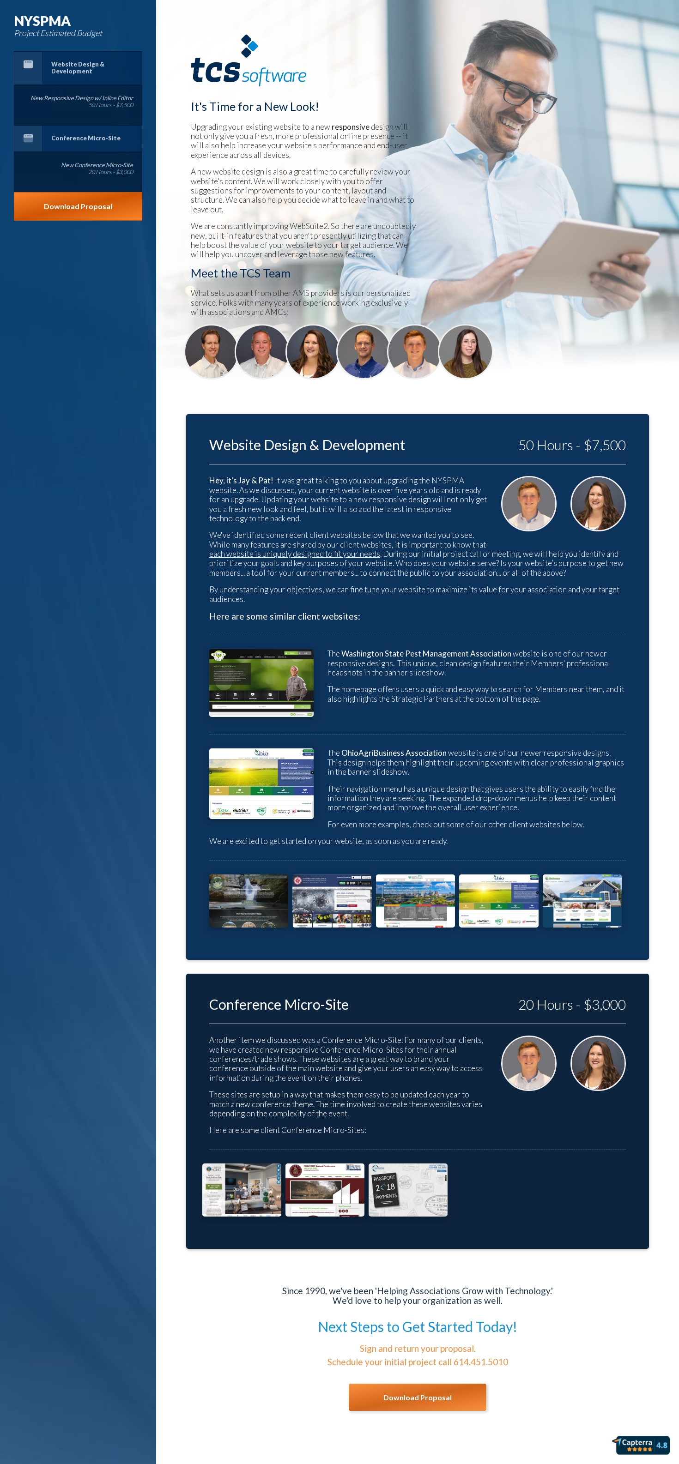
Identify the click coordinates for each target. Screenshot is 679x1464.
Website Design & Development (77, 67)
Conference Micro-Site (86, 138)
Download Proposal (78, 206)
